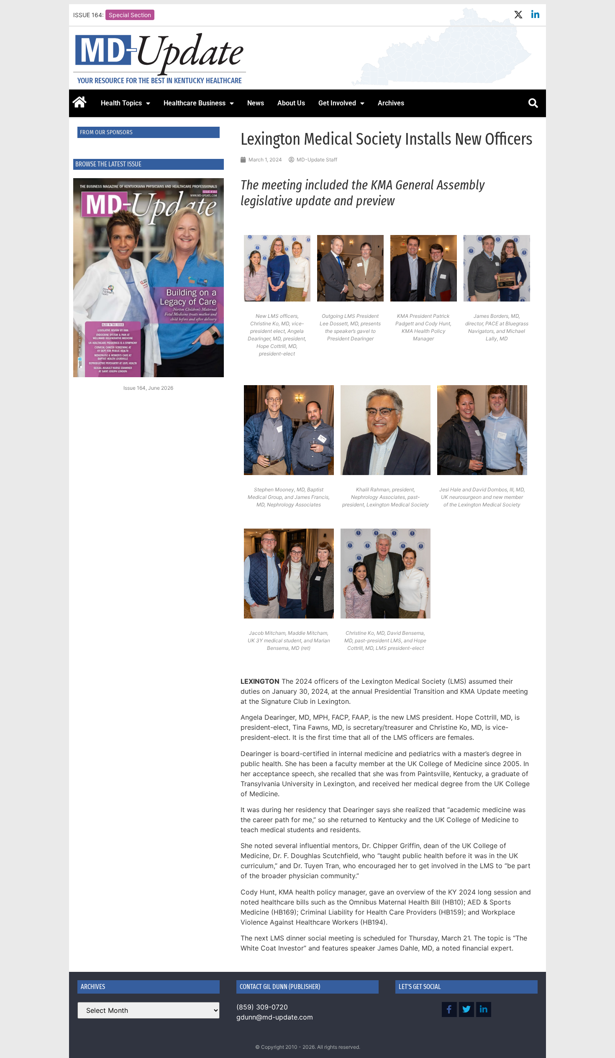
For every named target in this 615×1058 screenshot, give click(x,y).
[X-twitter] (518, 14)
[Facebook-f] (449, 1009)
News (255, 103)
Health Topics (121, 103)
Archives (391, 103)
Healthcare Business (195, 103)
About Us (291, 103)
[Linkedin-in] (535, 14)
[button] (533, 103)
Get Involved (337, 103)
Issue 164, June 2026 (148, 388)
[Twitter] (466, 1009)
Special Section (130, 14)
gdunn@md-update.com (274, 1017)
